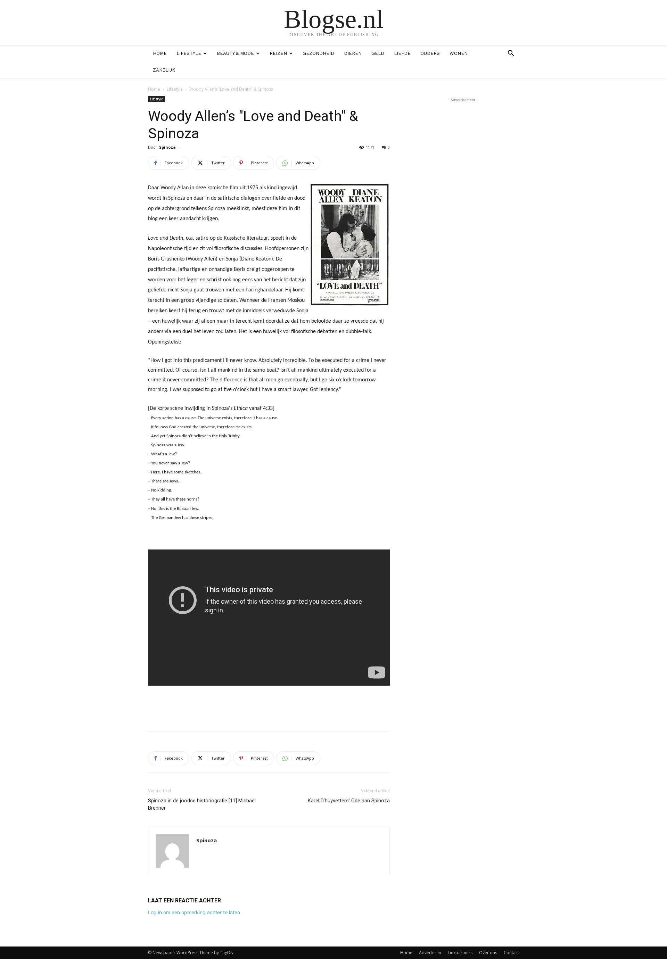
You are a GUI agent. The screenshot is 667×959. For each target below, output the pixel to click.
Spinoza (167, 147)
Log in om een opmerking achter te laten (194, 912)
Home (160, 53)
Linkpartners (460, 953)
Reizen (278, 53)
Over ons (488, 953)
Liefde (402, 53)
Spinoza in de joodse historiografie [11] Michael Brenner (202, 804)
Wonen (459, 53)
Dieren (353, 53)
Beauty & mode (235, 53)
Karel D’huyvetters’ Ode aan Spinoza (349, 800)
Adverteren (430, 953)
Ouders (430, 53)
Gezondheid (318, 53)
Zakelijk (164, 70)
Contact (511, 953)
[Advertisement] (269, 708)
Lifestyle (188, 53)
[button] (510, 54)
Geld (377, 53)
